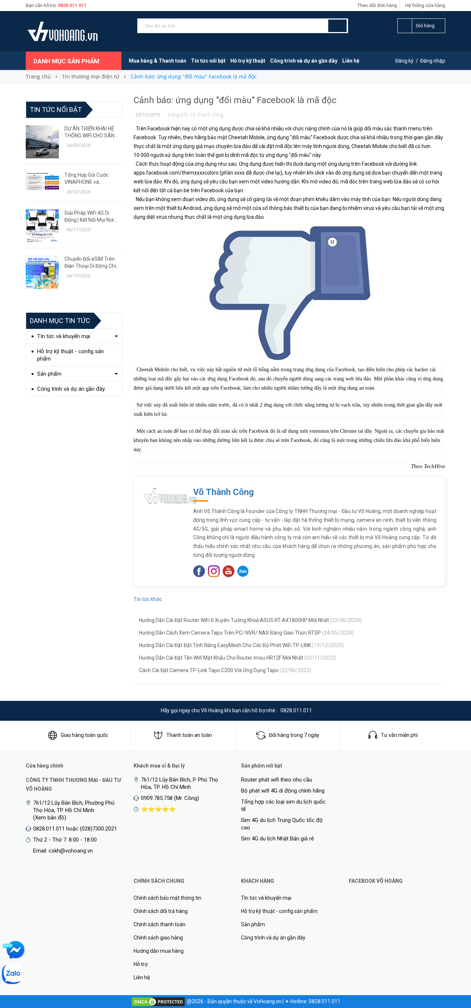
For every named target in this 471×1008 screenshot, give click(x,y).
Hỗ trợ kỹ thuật (247, 61)
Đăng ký (404, 61)
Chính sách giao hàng (158, 938)
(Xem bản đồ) (49, 817)
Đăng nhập (432, 61)
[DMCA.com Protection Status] (158, 1001)
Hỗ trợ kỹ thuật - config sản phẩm (70, 355)
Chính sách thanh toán (159, 924)
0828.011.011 (72, 5)
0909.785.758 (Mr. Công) (170, 798)
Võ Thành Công (223, 492)
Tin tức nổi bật (208, 61)
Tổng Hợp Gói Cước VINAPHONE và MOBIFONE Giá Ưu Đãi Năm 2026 (89, 179)
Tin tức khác (148, 599)
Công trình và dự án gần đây (303, 61)
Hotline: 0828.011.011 (315, 1001)
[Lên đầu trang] (450, 963)
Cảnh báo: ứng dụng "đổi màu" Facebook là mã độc (235, 100)
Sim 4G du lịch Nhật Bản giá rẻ (277, 838)
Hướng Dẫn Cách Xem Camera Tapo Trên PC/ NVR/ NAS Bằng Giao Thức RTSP (246, 633)
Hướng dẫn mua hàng (159, 951)
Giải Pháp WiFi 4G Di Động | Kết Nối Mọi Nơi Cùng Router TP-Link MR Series (92, 217)
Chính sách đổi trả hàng (161, 911)
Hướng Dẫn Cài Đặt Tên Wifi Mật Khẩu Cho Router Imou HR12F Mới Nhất (237, 658)
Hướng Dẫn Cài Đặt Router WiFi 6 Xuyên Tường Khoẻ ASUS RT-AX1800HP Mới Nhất (250, 620)
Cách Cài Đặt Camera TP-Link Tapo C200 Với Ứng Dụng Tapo (225, 670)
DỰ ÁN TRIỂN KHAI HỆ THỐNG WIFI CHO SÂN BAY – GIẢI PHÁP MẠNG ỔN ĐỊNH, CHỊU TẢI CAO (91, 132)
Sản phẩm (49, 373)
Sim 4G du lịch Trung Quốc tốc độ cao (282, 824)
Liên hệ (351, 61)
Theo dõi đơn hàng (377, 5)
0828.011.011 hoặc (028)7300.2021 (75, 828)
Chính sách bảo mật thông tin (167, 898)
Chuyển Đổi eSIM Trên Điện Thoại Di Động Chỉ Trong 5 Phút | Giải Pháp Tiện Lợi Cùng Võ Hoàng (91, 263)
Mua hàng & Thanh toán (157, 61)
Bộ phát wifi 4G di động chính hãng (283, 790)
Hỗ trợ (141, 964)
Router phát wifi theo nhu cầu (276, 779)
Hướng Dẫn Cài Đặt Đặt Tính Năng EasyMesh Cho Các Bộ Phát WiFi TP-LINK (241, 645)
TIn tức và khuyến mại (63, 336)
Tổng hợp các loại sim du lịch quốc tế (283, 805)
